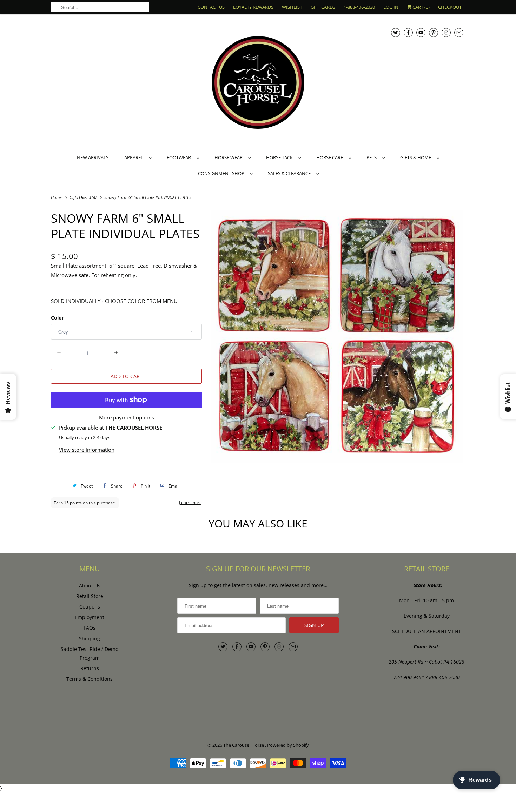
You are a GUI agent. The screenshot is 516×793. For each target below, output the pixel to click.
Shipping (89, 638)
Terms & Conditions (89, 679)
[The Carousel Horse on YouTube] (420, 32)
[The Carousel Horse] (258, 83)
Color (57, 317)
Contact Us (211, 7)
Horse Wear (229, 157)
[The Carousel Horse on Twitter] (395, 32)
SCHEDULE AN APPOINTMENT (426, 631)
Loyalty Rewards (253, 7)
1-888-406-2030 (359, 7)
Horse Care (330, 157)
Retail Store (89, 596)
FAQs (89, 627)
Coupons (89, 606)
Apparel (134, 157)
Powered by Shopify (288, 745)
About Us (89, 585)
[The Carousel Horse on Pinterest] (433, 32)
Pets (372, 157)
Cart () (420, 7)
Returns (89, 668)
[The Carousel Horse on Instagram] (446, 32)
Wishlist (292, 7)
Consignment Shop (222, 173)
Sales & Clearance (290, 173)
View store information (86, 449)
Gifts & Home (416, 157)
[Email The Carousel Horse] (458, 32)
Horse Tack (280, 157)
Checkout (450, 7)
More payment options (126, 417)
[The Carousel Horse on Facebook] (408, 32)
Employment (89, 617)
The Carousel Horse (244, 745)
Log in (390, 7)
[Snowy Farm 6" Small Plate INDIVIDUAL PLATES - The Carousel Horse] (337, 336)
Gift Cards (323, 7)
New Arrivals (92, 157)
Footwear (180, 157)
